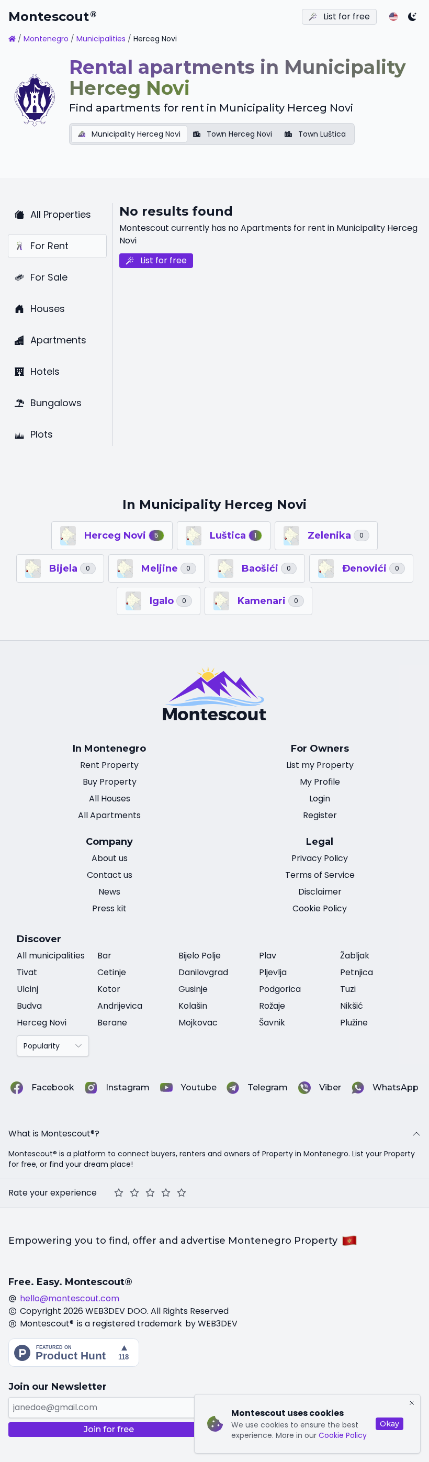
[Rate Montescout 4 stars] (166, 1193)
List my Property (320, 765)
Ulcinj (27, 989)
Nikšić (351, 1006)
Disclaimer (320, 892)
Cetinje (111, 972)
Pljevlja (273, 972)
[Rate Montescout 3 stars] (150, 1193)
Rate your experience (52, 1193)
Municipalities (101, 39)
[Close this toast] (411, 1402)
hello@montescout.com (69, 1298)
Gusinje (193, 989)
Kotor (108, 989)
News (109, 892)
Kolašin (192, 1006)
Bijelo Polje (199, 956)
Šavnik (272, 1023)
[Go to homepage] (12, 38)
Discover (39, 939)
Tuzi (348, 989)
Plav (267, 956)
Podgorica (280, 989)
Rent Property (109, 765)
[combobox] (53, 1045)
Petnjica (356, 972)
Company (109, 841)
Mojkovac (198, 1023)
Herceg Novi (41, 1023)
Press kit (109, 908)
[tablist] (212, 134)
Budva (29, 1006)
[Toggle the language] (393, 16)
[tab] (129, 134)
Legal (319, 841)
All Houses (109, 799)
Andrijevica (119, 1006)
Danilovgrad (203, 972)
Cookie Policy (343, 1435)
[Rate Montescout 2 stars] (134, 1193)
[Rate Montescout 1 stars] (119, 1193)
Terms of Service (320, 875)
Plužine (354, 1023)
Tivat (27, 972)
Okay (389, 1423)
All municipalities (51, 956)
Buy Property (110, 782)
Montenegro (46, 39)
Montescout (52, 16)
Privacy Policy (319, 858)
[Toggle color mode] (412, 16)
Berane (112, 1023)
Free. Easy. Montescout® (70, 1282)
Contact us (109, 875)
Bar (104, 956)
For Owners (320, 748)
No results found (176, 211)
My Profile (320, 782)
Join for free (109, 1429)
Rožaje (272, 1006)
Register (320, 815)
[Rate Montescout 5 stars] (181, 1193)
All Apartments (109, 815)
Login (319, 799)
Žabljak (354, 956)
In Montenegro (109, 748)
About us (110, 858)
